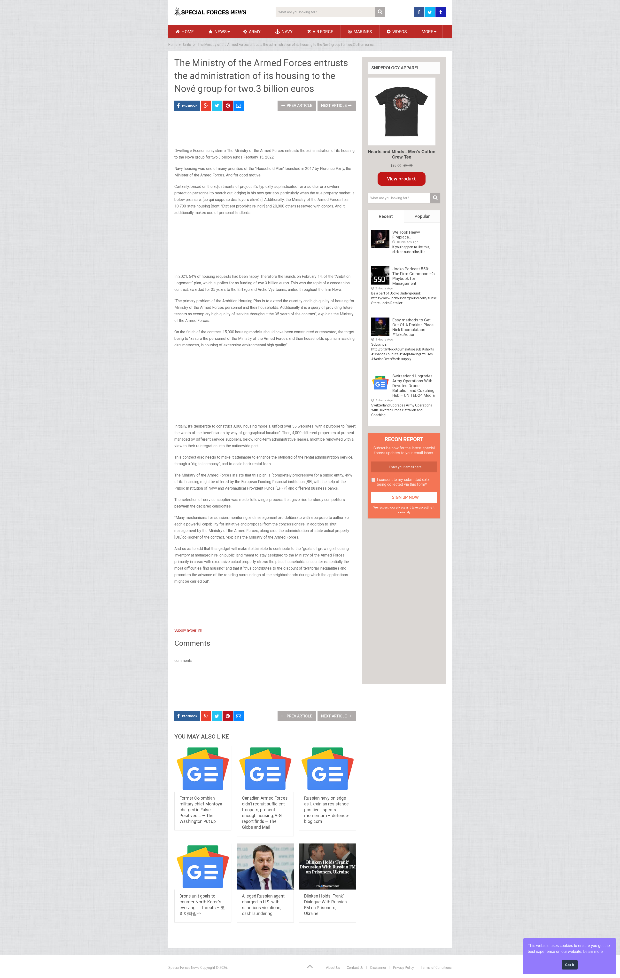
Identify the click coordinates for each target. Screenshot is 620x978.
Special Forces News (184, 968)
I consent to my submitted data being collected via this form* (403, 482)
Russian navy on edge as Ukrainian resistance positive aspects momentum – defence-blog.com (326, 809)
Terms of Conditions (436, 968)
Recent (386, 216)
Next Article (334, 105)
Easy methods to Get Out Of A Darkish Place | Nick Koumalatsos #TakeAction (413, 327)
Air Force (322, 31)
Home (187, 31)
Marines (362, 31)
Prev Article (299, 105)
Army (254, 31)
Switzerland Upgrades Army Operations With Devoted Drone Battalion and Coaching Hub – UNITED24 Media (413, 386)
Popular (422, 216)
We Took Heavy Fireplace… (406, 234)
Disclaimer (378, 968)
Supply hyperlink (188, 630)
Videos (399, 31)
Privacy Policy (403, 968)
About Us (333, 968)
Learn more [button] (593, 951)
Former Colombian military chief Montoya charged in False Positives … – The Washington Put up (200, 809)
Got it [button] (569, 965)
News (220, 31)
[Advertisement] (265, 245)
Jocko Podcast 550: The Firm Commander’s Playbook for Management (413, 276)
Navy (287, 31)
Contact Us (355, 968)
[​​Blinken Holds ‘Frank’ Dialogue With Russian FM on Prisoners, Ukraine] (327, 866)
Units (187, 45)
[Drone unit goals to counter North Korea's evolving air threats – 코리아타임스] (202, 866)
